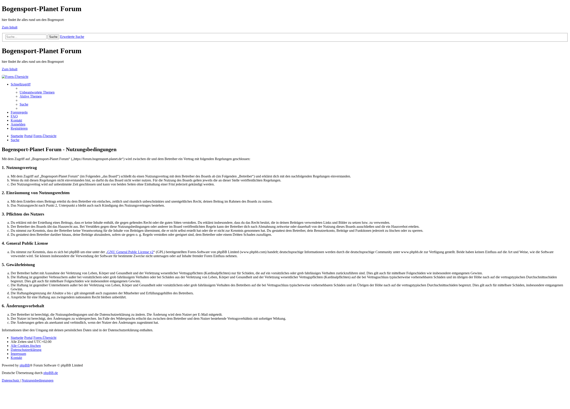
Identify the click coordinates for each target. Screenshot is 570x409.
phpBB (25, 365)
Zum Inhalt (9, 27)
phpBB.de (50, 373)
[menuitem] (37, 92)
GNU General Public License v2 (130, 252)
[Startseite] (15, 77)
